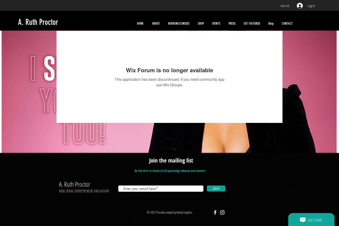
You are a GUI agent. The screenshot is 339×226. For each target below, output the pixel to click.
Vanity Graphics (184, 212)
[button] (285, 6)
